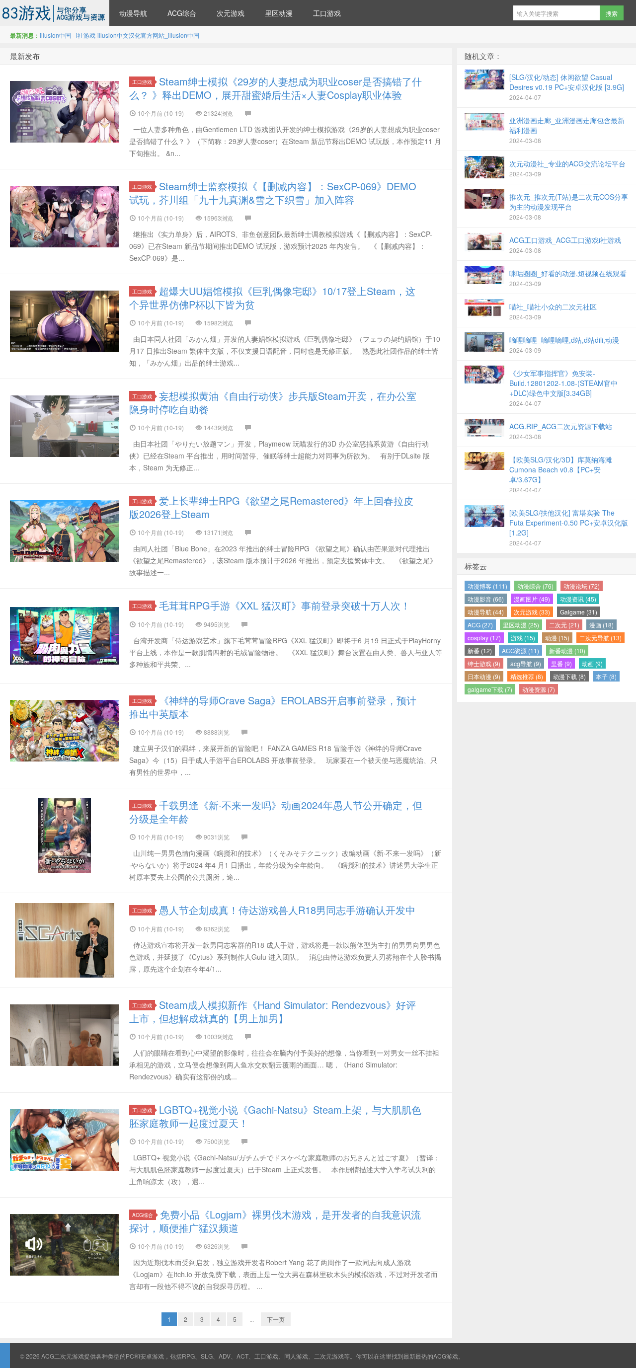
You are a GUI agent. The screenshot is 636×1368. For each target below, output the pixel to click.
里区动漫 (279, 13)
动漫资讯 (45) (578, 599)
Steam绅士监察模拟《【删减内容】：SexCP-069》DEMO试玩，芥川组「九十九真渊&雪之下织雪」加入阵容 (272, 193)
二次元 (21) (564, 624)
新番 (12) (480, 650)
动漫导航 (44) (486, 612)
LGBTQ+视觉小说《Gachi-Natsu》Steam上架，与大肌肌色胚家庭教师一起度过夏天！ (275, 1116)
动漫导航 (133, 13)
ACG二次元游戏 (54, 13)
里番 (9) (561, 663)
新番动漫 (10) (567, 650)
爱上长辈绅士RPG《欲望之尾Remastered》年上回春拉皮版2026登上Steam (271, 507)
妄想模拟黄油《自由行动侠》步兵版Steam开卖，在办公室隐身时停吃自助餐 (272, 402)
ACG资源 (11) (520, 650)
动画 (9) (592, 663)
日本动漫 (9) (484, 676)
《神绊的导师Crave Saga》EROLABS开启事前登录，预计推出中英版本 (272, 707)
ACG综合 (181, 13)
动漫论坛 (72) (581, 586)
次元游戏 (230, 13)
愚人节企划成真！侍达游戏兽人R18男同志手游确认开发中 (287, 910)
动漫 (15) (557, 637)
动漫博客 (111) (487, 586)
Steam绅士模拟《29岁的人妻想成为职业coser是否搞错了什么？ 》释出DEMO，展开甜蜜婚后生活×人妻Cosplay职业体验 (275, 88)
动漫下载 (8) (569, 676)
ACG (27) (480, 624)
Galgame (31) (578, 612)
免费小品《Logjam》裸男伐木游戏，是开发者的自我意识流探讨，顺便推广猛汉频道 (275, 1221)
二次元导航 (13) (600, 637)
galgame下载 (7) (490, 689)
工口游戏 (327, 13)
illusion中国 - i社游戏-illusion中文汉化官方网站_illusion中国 (119, 35)
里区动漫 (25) (521, 624)
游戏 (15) (523, 637)
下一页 (276, 1319)
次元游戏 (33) (532, 612)
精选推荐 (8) (526, 676)
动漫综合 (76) (535, 586)
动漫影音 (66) (486, 599)
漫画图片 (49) (532, 599)
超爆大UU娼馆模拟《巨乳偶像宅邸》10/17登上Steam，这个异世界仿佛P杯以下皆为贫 (272, 297)
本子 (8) (606, 676)
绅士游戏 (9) (484, 663)
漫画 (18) (601, 624)
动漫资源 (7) (538, 689)
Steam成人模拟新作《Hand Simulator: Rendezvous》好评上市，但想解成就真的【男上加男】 (272, 1011)
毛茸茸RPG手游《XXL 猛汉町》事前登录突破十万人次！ (284, 605)
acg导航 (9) (525, 663)
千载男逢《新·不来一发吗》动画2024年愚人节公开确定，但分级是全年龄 (275, 812)
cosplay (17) (484, 637)
